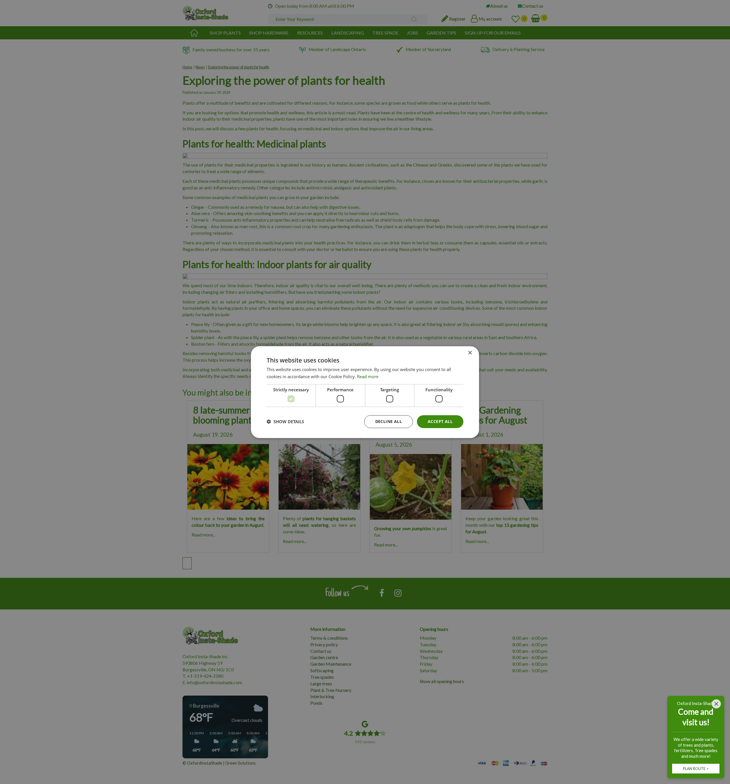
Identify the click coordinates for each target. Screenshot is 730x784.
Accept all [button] (440, 421)
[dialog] (365, 392)
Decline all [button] (388, 421)
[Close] (716, 703)
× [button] (470, 353)
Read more (367, 376)
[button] (285, 421)
